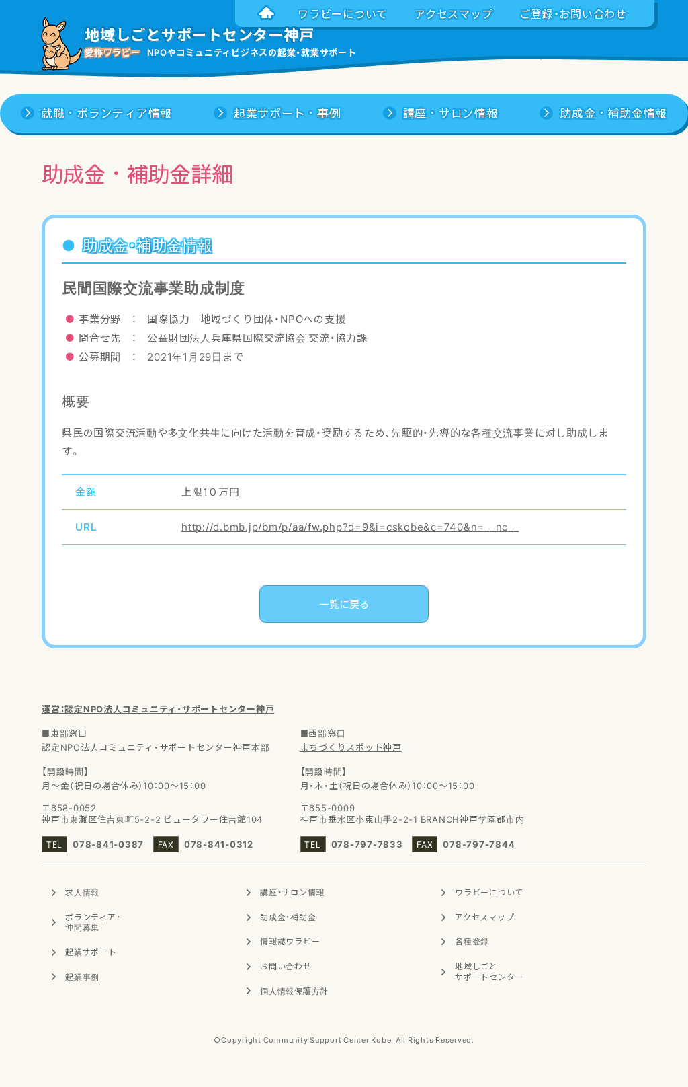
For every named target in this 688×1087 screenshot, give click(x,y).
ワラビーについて (489, 892)
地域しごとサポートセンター (489, 971)
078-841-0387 (108, 843)
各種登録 (472, 941)
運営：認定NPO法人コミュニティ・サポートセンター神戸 (158, 708)
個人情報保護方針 (294, 991)
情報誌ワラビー (290, 941)
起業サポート (91, 952)
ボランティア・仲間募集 (92, 922)
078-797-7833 (367, 843)
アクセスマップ (484, 917)
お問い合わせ (286, 966)
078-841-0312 (218, 843)
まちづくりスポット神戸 (351, 747)
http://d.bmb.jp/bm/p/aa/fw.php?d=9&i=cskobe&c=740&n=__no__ (350, 526)
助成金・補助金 (288, 917)
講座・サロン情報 (292, 892)
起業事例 (82, 977)
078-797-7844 (479, 843)
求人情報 (82, 892)
